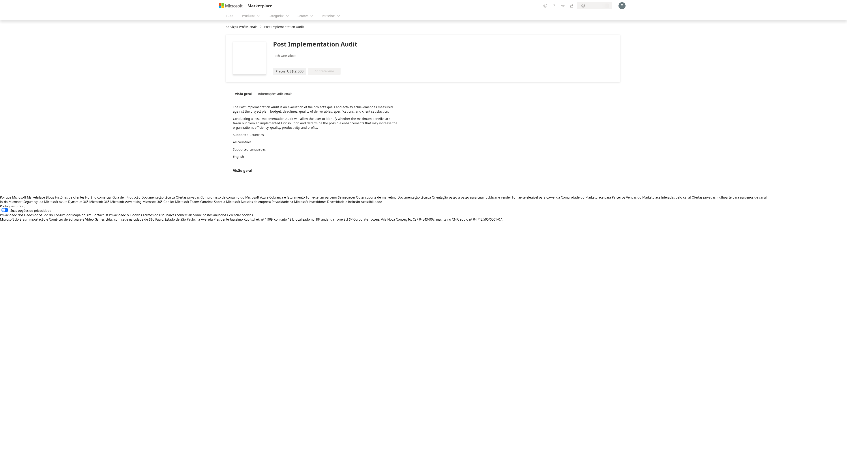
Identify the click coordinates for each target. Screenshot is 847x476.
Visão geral (243, 94)
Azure (63, 201)
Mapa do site (82, 215)
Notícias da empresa (256, 201)
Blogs (50, 197)
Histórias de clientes (69, 197)
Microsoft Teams (187, 201)
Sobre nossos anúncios (209, 215)
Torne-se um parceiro (321, 197)
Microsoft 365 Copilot (158, 201)
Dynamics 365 (78, 201)
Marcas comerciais (178, 215)
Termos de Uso (154, 215)
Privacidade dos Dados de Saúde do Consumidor (35, 215)
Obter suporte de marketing (376, 197)
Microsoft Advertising (126, 201)
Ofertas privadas (188, 197)
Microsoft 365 (99, 201)
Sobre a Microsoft (227, 201)
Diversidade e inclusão (343, 201)
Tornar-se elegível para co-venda (536, 197)
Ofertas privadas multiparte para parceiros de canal (729, 197)
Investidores (317, 201)
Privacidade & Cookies (125, 215)
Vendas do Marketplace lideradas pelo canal (658, 197)
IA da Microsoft (11, 201)
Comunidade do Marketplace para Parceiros (593, 197)
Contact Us (100, 215)
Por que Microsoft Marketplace (22, 197)
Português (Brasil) (13, 206)
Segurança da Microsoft (40, 201)
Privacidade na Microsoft (290, 201)
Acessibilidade (371, 201)
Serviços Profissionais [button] (241, 27)
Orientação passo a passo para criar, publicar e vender (471, 197)
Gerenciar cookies (240, 215)
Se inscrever (346, 197)
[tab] (244, 94)
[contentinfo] (261, 27)
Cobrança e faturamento (287, 197)
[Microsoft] (231, 5)
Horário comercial (98, 197)
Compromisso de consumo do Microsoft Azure (235, 197)
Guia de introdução (126, 197)
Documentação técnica (158, 197)
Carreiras (206, 201)
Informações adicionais (275, 94)
